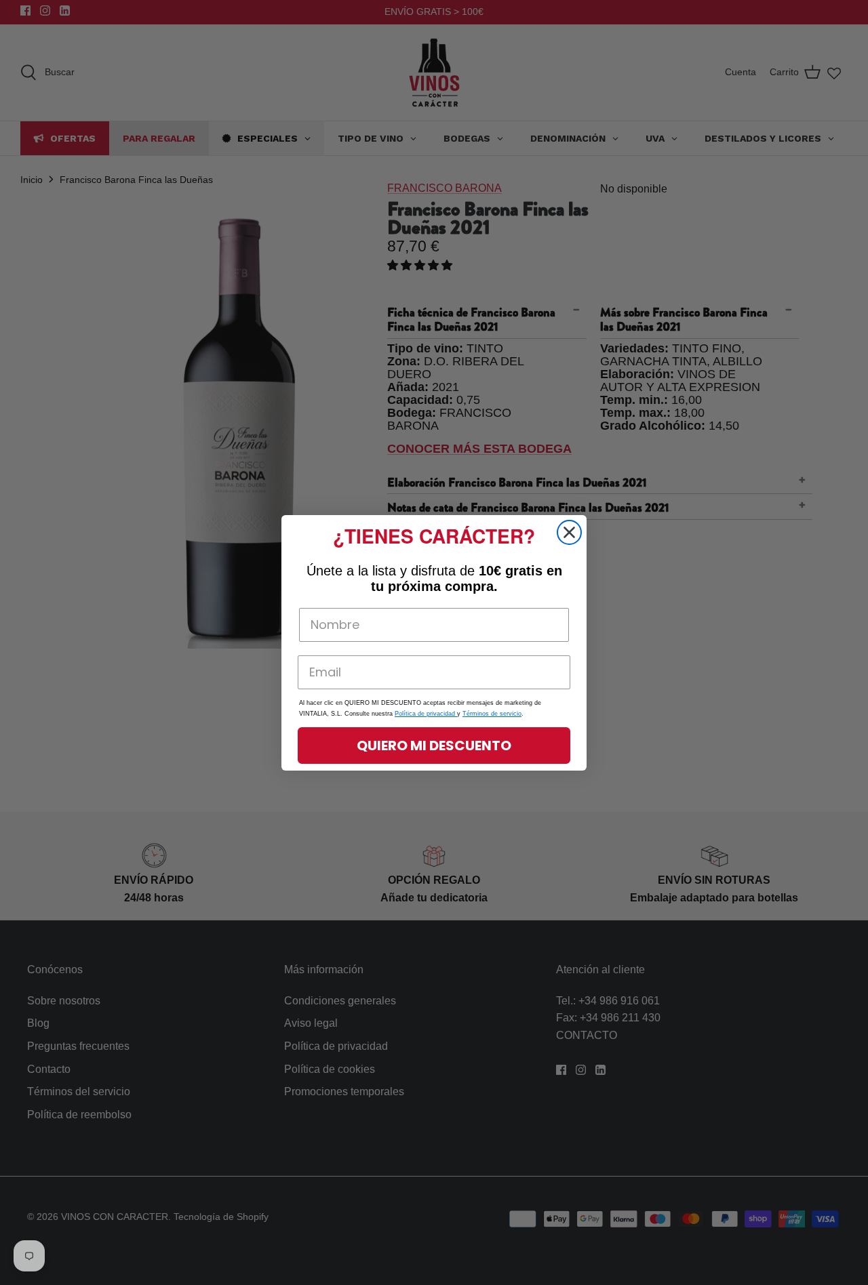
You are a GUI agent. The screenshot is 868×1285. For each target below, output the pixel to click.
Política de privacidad (426, 713)
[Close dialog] (569, 532)
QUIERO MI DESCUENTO (434, 745)
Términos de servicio (491, 713)
